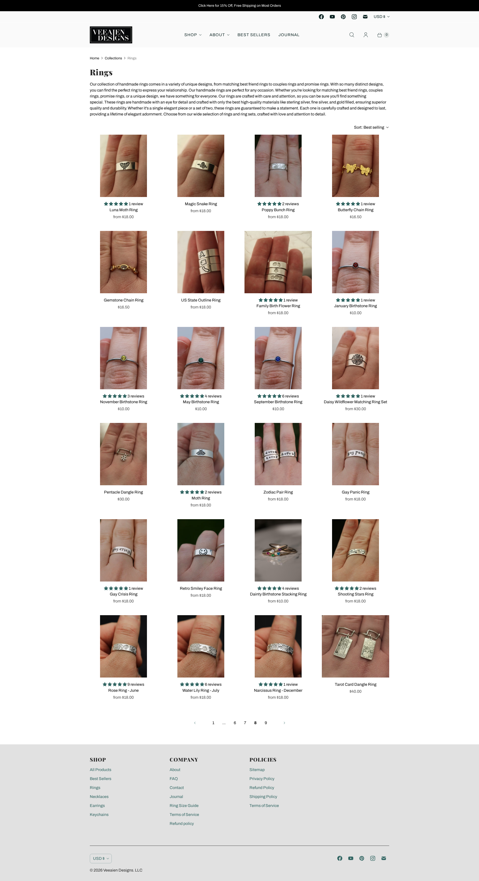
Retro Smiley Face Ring (201, 588)
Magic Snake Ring (201, 204)
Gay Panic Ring (355, 492)
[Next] (284, 722)
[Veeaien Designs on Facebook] (321, 16)
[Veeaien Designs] (111, 34)
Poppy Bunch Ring (278, 210)
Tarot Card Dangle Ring (355, 684)
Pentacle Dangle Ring (123, 492)
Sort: (369, 127)
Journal (289, 35)
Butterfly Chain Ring (355, 210)
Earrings (97, 805)
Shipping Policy (263, 796)
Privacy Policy (261, 779)
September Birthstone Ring (278, 402)
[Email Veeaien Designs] (365, 16)
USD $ (379, 16)
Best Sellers (254, 35)
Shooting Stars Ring (355, 594)
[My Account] (366, 35)
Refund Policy (261, 787)
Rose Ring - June (123, 690)
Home (94, 58)
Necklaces (99, 796)
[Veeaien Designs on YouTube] (332, 16)
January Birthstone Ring (355, 306)
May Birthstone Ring (201, 402)
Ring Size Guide (184, 805)
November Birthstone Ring (123, 402)
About (217, 35)
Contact (177, 787)
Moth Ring (201, 498)
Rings (95, 787)
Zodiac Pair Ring (278, 492)
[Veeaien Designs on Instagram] (354, 16)
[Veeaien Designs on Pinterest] (343, 16)
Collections (113, 58)
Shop (190, 35)
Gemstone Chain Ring (123, 300)
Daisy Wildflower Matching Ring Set (355, 402)
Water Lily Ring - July (200, 690)
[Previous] (194, 722)
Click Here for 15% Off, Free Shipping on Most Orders (239, 5)
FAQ (174, 779)
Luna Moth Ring (124, 210)
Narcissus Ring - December (278, 690)
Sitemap (257, 770)
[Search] (352, 35)
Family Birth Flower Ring (278, 306)
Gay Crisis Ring (123, 594)
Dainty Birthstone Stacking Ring (278, 594)
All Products (100, 770)
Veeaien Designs (118, 870)
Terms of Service (184, 814)
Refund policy (182, 823)
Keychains (99, 814)
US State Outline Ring (201, 300)
